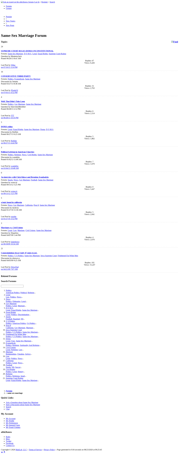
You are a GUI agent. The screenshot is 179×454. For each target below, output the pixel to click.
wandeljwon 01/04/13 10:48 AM (10, 167)
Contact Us (10, 445)
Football (34, 180)
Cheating (20, 354)
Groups (9, 8)
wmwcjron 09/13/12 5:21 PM (9, 192)
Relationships (11, 354)
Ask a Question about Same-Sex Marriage (22, 402)
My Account (10, 419)
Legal (34, 54)
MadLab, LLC (21, 450)
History (20, 372)
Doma (42, 129)
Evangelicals (19, 79)
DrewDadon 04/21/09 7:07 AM (10, 268)
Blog (8, 439)
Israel (23, 376)
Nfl (22, 319)
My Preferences (12, 423)
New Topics (10, 21)
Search (52, 2)
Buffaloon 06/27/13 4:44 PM (9, 142)
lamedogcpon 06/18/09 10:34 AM (10, 243)
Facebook (9, 443)
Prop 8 (36, 205)
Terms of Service (35, 450)
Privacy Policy (49, 450)
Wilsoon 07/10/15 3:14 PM (9, 66)
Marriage (21, 230)
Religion (17, 155)
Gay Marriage (19, 104)
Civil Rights (32, 155)
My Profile (10, 421)
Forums (9, 6)
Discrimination (23, 315)
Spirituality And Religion (29, 345)
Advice (28, 354)
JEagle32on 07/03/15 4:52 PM (9, 91)
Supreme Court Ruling (57, 54)
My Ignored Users (13, 425)
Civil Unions (30, 230)
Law (15, 230)
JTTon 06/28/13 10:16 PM (9, 117)
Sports (10, 180)
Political (23, 293)
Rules (8, 437)
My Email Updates (13, 427)
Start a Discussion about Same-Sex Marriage (23, 405)
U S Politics (19, 256)
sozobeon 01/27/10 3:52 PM (9, 217)
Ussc (13, 341)
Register (44, 2)
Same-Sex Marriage (15, 54)
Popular (9, 17)
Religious (16, 376)
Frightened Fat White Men (68, 256)
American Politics (12, 293)
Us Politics (31, 323)
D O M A (27, 54)
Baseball (16, 319)
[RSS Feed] (174, 41)
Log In (36, 2)
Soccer (17, 367)
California (29, 205)
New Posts (10, 25)
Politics (10, 79)
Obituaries (16, 301)
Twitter (8, 441)
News (24, 155)
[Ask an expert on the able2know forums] (17, 2)
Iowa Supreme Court (49, 256)
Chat (7, 409)
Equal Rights (43, 54)
